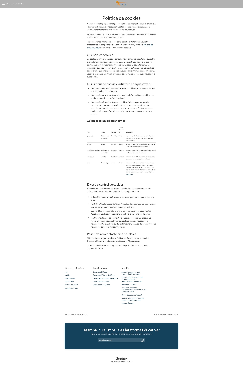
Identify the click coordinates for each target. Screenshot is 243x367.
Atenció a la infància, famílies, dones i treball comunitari (133, 299)
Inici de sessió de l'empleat (74, 315)
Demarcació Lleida (100, 272)
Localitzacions (70, 278)
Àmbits (67, 275)
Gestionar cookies (71, 288)
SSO (86, 315)
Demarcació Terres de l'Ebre (104, 275)
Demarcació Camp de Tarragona (105, 278)
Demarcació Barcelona (101, 281)
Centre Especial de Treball (132, 295)
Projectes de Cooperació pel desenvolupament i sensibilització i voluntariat (132, 279)
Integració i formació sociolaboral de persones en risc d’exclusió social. (134, 290)
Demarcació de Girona (101, 285)
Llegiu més (129, 174)
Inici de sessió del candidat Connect (166, 315)
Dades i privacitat (71, 285)
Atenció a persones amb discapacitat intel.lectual (131, 273)
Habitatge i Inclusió (129, 284)
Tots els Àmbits (128, 303)
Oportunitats (69, 281)
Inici (66, 272)
